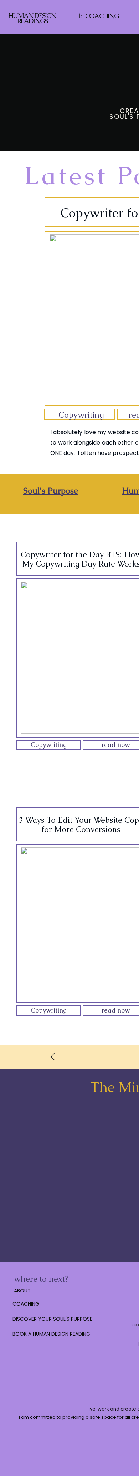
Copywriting (81, 414)
